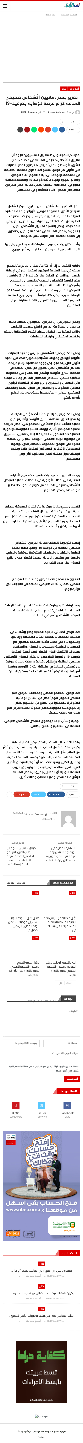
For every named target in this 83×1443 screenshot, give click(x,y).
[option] (41, 1294)
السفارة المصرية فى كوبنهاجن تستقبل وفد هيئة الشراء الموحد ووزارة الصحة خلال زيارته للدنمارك (61, 854)
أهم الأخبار (74, 88)
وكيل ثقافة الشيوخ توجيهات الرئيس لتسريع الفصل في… (41, 1293)
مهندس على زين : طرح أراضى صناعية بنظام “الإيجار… (41, 1270)
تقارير (64, 88)
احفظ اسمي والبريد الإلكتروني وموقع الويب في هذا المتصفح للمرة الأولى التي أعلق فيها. (44, 1069)
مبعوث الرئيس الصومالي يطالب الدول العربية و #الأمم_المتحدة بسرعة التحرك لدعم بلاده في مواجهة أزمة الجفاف (21, 856)
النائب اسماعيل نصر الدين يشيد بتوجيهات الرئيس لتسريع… (41, 1315)
